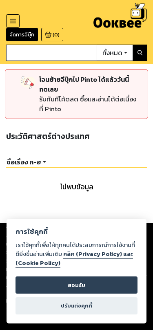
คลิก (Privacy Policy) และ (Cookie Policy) (74, 258)
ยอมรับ (76, 285)
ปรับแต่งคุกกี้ (76, 306)
